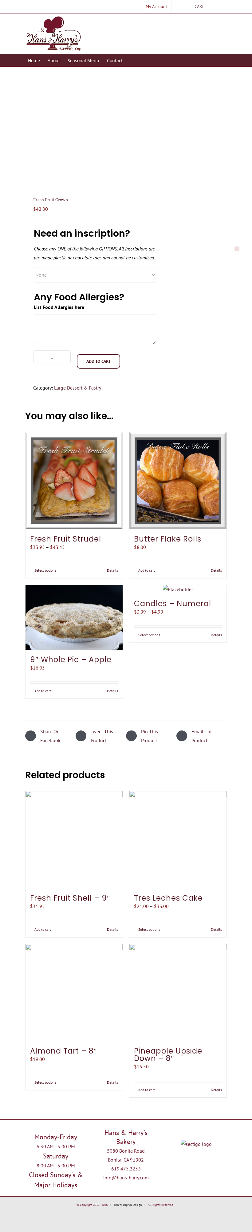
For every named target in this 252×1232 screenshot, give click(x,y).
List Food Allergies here (59, 307)
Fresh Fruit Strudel (65, 539)
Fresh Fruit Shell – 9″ (70, 898)
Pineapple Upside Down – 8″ (168, 1054)
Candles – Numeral (172, 603)
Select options (45, 570)
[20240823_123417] (73, 133)
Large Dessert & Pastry (77, 388)
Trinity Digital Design (128, 1205)
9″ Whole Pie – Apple (71, 659)
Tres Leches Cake (168, 898)
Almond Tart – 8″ (63, 1051)
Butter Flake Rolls (167, 539)
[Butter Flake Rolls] (177, 480)
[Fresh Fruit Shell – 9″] (74, 839)
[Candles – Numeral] (177, 589)
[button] (132, 60)
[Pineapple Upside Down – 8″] (177, 992)
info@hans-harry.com (126, 1177)
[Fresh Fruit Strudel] (74, 480)
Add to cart (98, 361)
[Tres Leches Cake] (177, 839)
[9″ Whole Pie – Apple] (74, 617)
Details (112, 570)
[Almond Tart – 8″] (74, 992)
